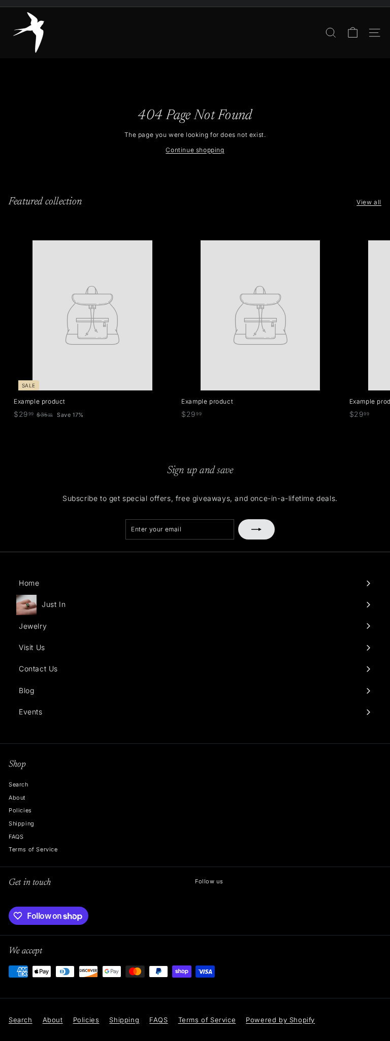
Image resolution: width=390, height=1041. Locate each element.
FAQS (16, 836)
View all (368, 202)
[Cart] (353, 33)
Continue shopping (195, 150)
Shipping (22, 823)
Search (18, 784)
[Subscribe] (256, 529)
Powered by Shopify (280, 1020)
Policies (20, 810)
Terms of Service (33, 849)
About (17, 797)
